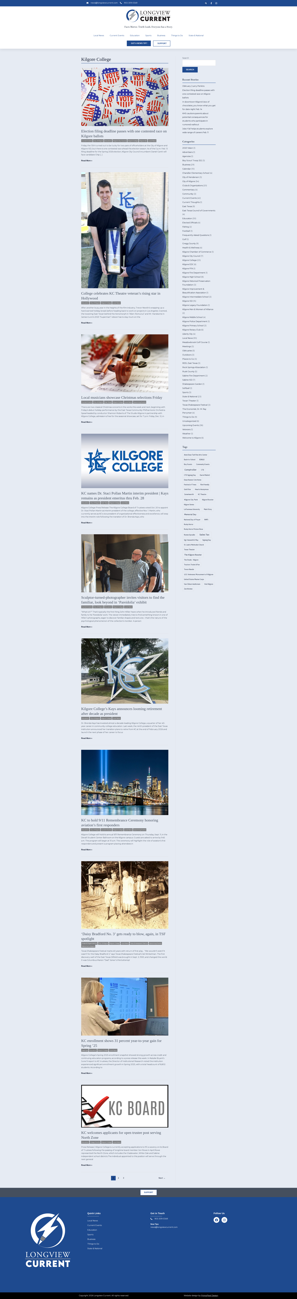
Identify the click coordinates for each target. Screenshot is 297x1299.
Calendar (186, 169)
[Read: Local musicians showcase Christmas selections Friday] (124, 363)
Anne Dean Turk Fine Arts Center (195, 455)
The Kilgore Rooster (193, 555)
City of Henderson (190, 177)
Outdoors (186, 355)
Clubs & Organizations (89, 943)
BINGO (202, 460)
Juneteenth (189, 494)
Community (187, 194)
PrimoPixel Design (209, 1295)
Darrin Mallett (205, 475)
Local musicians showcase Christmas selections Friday (121, 397)
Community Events (203, 464)
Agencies (186, 156)
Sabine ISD (187, 380)
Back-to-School (189, 460)
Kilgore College (133, 141)
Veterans (186, 429)
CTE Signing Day (190, 475)
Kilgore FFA (187, 268)
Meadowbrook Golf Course (194, 342)
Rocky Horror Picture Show (193, 529)
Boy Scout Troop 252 (192, 160)
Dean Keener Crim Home (192, 480)
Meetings (85, 1050)
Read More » (86, 160)
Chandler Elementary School (195, 173)
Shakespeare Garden (192, 384)
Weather (186, 434)
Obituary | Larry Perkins (193, 86)
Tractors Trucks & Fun (192, 565)
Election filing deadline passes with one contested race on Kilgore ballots (198, 94)
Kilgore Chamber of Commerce (196, 252)
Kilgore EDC (188, 264)
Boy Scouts (188, 464)
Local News (99, 35)
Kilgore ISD (143, 141)
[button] (206, 3)
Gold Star (187, 489)
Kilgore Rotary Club (191, 330)
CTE (202, 470)
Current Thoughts (191, 202)
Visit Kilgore (208, 584)
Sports (148, 35)
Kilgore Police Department (194, 321)
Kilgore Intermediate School (195, 297)
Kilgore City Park (191, 499)
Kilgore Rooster (207, 500)
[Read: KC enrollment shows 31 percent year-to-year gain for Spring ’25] (124, 1006)
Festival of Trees (190, 485)
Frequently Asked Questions (195, 235)
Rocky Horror (188, 524)
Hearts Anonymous (202, 489)
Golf (184, 239)
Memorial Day (190, 514)
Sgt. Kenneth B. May (191, 540)
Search (185, 58)
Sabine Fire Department (193, 376)
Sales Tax (204, 534)
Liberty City (187, 334)
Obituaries (187, 351)
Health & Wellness (190, 248)
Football (186, 231)
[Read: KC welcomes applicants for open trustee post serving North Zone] (124, 1106)
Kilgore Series (189, 505)
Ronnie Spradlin (189, 535)
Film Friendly (204, 485)
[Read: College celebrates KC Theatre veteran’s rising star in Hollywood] (124, 230)
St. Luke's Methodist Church (194, 545)
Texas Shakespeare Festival (139, 943)
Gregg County (95, 1142)
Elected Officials (189, 223)
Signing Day (206, 540)
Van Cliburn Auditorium (192, 584)
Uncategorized (189, 421)
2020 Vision (187, 148)
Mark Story (208, 509)
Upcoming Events (140, 402)
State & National (196, 35)
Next (162, 1178)
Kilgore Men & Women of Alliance (197, 309)
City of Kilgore (98, 141)
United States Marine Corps (194, 579)
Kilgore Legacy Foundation (194, 305)
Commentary (188, 190)
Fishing (185, 227)
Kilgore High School (191, 277)
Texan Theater (189, 401)
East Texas (108, 402)
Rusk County (188, 371)
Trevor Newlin (189, 569)
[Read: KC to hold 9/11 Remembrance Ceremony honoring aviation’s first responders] (124, 782)
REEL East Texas (189, 363)
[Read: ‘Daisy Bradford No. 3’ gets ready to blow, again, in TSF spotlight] (124, 895)
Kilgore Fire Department (193, 273)
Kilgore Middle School (192, 317)
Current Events (117, 35)
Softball (186, 388)
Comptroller (190, 469)
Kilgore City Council (119, 141)
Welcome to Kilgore (88, 946)
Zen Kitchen (188, 589)
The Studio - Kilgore (191, 560)
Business (161, 35)
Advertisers (187, 152)
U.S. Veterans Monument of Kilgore (198, 574)
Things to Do (177, 35)
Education (135, 35)
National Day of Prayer (192, 520)
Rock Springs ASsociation (193, 367)
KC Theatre (202, 494)
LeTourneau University (192, 509)
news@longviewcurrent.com (164, 1227)
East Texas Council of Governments (198, 211)
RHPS (206, 520)
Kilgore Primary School (193, 326)
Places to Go (188, 359)
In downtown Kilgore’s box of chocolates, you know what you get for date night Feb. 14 (199, 105)
